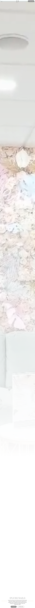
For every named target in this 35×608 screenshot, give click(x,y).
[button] (2, 1)
